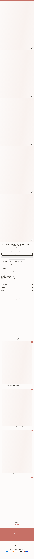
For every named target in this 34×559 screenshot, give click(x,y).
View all (17, 524)
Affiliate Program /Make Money (14, 549)
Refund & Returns (11, 547)
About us (3, 547)
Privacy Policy (30, 547)
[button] (17, 257)
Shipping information (4, 284)
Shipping (14, 248)
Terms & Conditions (21, 549)
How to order (25, 547)
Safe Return (3, 287)
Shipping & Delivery (17, 547)
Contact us (6, 547)
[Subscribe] (29, 537)
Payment (2, 290)
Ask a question (3, 268)
